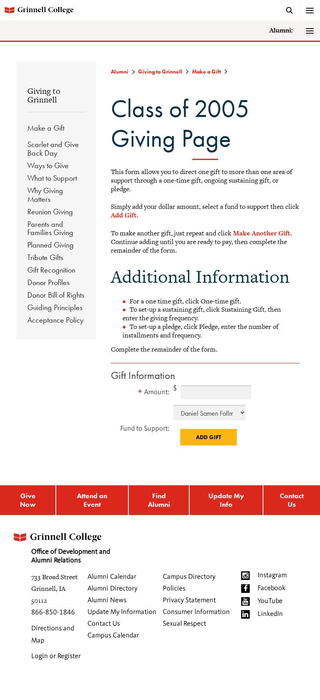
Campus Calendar (113, 635)
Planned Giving (50, 245)
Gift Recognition (51, 270)
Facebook (271, 588)
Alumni (119, 71)
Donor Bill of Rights (55, 295)
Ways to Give (48, 165)
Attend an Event (92, 500)
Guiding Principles (54, 307)
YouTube (270, 601)
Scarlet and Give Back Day (53, 148)
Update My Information (121, 612)
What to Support (52, 178)
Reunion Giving (50, 211)
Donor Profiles (48, 282)
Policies (174, 588)
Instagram (272, 575)
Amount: (156, 392)
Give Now (28, 500)
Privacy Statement (189, 600)
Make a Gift (45, 128)
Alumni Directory (112, 588)
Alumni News (106, 600)
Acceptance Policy (55, 320)
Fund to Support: (144, 428)
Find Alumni (159, 500)
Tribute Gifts (45, 257)
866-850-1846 (53, 612)
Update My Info (226, 500)
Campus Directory (189, 576)
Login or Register (56, 656)
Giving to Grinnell (43, 95)
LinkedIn (270, 613)
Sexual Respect (184, 623)
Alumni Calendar (111, 576)
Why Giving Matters (45, 194)
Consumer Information (196, 612)
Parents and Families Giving (50, 228)
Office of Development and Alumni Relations (70, 556)
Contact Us (292, 500)
